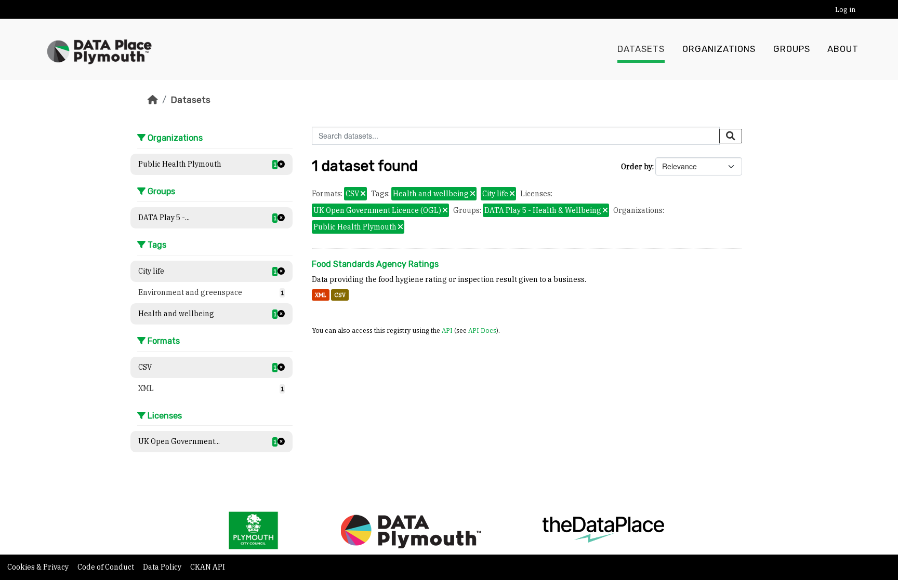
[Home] (153, 100)
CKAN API (207, 567)
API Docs (482, 330)
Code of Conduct (106, 567)
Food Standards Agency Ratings (375, 264)
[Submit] (730, 136)
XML (320, 295)
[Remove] (363, 194)
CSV (340, 295)
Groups (791, 49)
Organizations (719, 49)
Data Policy (163, 567)
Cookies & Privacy (38, 567)
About (843, 49)
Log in (845, 9)
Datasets (641, 49)
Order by (636, 166)
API (447, 330)
